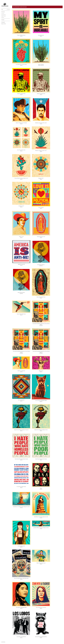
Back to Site (3, 23)
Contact (2, 19)
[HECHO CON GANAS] (4, 4)
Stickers (2, 17)
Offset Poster (3, 16)
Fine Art (2, 13)
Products (3, 11)
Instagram (3, 22)
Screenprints (3, 14)
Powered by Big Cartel (3, 642)
